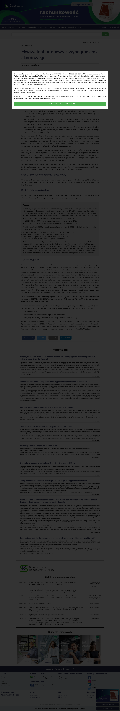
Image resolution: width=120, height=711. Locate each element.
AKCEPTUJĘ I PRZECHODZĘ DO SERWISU (60, 104)
